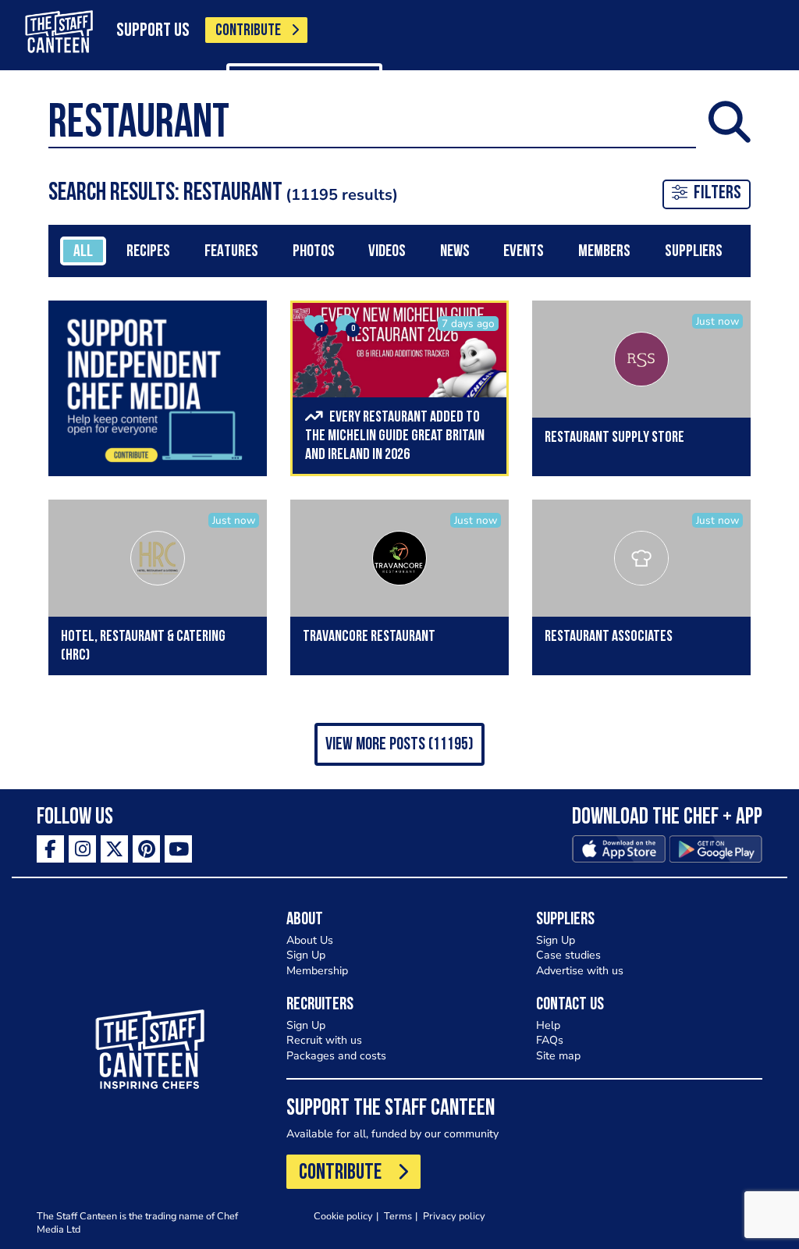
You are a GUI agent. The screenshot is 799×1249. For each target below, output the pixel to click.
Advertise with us (579, 970)
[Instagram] (82, 849)
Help (548, 1025)
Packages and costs (336, 1055)
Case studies (568, 955)
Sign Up (305, 955)
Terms (398, 1215)
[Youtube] (178, 849)
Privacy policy (454, 1215)
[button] (399, 744)
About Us (309, 940)
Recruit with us (324, 1040)
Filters (717, 193)
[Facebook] (50, 849)
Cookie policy (343, 1215)
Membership (317, 970)
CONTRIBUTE (248, 31)
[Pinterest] (146, 849)
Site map (558, 1055)
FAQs (549, 1040)
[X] (114, 849)
